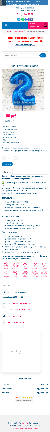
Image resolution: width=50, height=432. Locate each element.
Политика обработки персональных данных (25, 428)
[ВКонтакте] (31, 19)
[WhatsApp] (23, 19)
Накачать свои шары (16, 322)
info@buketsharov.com (22, 303)
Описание (7, 172)
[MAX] (27, 19)
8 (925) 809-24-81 (25, 13)
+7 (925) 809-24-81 (22, 309)
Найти (43, 55)
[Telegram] (19, 19)
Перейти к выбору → (25, 44)
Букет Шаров (25, 423)
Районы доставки (14, 316)
